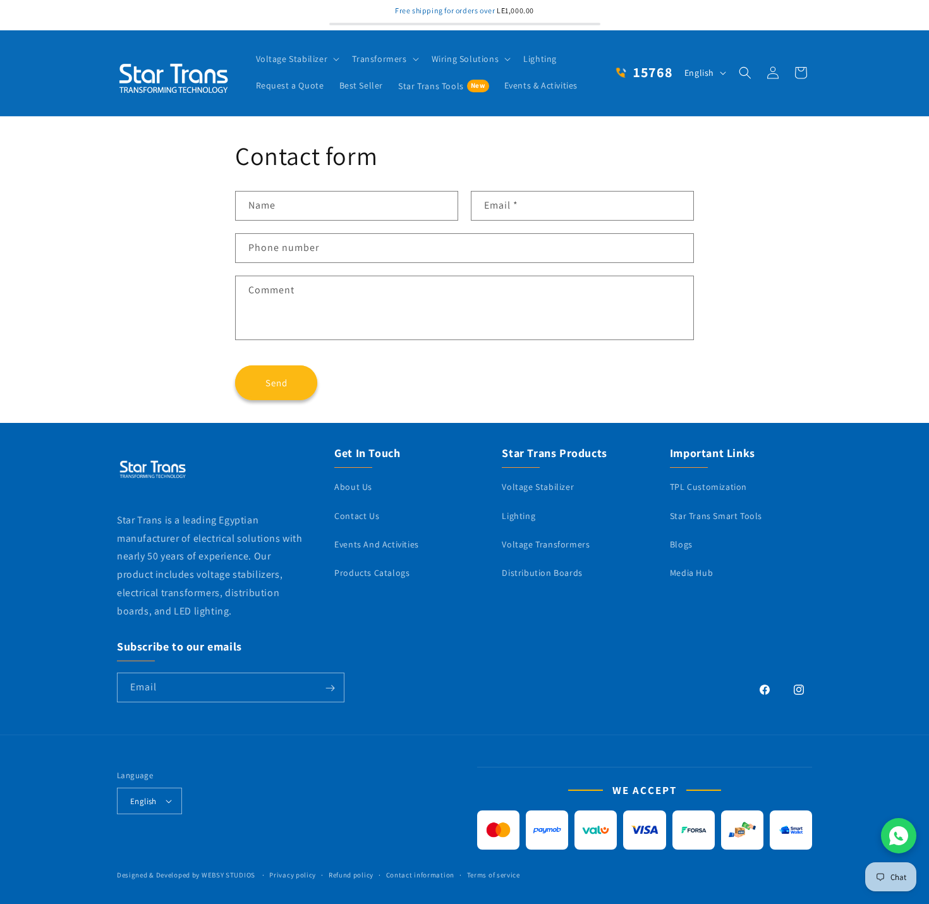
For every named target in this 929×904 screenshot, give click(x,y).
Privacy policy (292, 874)
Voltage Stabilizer (538, 486)
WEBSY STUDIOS (229, 874)
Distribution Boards (542, 572)
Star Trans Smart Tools (716, 515)
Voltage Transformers (546, 543)
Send (276, 382)
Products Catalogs (372, 572)
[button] (296, 59)
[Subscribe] (330, 688)
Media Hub (691, 572)
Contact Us (356, 515)
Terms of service (493, 874)
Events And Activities (376, 543)
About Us (353, 486)
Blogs (681, 543)
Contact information (420, 874)
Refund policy (351, 874)
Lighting (518, 515)
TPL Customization (708, 486)
